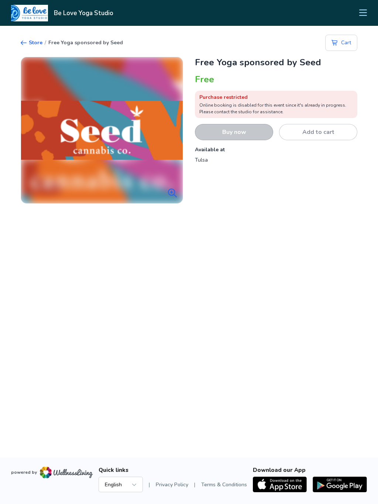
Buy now (234, 132)
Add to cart (318, 132)
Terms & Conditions (224, 484)
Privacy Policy (172, 484)
